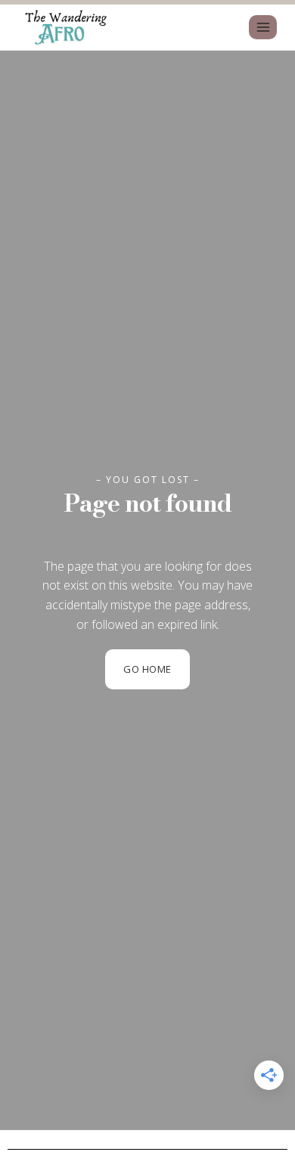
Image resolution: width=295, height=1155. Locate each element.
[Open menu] (263, 27)
